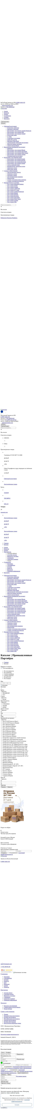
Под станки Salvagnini (13, 197)
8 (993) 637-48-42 (11, 419)
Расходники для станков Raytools (16, 162)
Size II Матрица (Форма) (9, 733)
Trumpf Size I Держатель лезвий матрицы (14, 737)
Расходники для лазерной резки (13, 157)
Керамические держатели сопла (16, 166)
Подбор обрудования (10, 1021)
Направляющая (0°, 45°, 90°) (10, 764)
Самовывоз (10, 558)
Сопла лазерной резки (13, 165)
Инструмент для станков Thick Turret (17, 153)
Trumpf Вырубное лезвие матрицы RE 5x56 (15, 749)
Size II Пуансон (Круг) (9, 734)
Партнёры (10, 563)
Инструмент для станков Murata (16, 150)
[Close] (1, 1085)
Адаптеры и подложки (13, 138)
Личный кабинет (8, 992)
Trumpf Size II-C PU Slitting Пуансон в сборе (15, 744)
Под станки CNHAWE (13, 188)
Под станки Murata (12, 193)
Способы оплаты (12, 555)
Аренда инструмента (13, 145)
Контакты (6, 118)
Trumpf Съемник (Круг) (9, 757)
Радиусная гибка (12, 135)
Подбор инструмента (10, 1017)
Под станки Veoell (12, 185)
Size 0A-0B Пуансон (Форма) (11, 723)
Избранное (4, 218)
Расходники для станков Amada (16, 159)
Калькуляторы (8, 1008)
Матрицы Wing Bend (13, 141)
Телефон (8, 1052)
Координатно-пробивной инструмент (14, 147)
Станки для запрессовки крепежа (16, 179)
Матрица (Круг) (7, 761)
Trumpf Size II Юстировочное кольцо (13, 742)
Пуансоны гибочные (13, 127)
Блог (5, 982)
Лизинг (6, 114)
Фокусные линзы (12, 169)
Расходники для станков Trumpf (16, 163)
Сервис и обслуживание (7, 1011)
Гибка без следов (12, 139)
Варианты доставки (12, 556)
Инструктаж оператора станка (12, 1023)
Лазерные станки (12, 173)
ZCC (4, 694)
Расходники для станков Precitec (16, 160)
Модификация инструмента (12, 1019)
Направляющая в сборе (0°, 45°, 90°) (13, 766)
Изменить (3, 1074)
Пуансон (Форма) (8, 772)
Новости (9, 568)
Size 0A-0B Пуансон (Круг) (10, 721)
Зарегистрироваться (23, 1073)
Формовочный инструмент (15, 156)
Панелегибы (10, 178)
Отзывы (6, 117)
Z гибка (9, 136)
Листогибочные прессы (14, 172)
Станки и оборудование (10, 171)
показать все (4, 512)
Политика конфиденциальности (10, 1034)
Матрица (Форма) (8, 762)
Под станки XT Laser (13, 190)
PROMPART (6, 693)
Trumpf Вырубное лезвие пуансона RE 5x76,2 (15, 756)
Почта (2, 1052)
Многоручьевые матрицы (14, 144)
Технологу (4, 1003)
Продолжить (20, 1054)
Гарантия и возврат (12, 559)
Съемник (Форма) (8, 775)
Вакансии (10, 569)
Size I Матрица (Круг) (9, 724)
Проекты (6, 112)
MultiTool (9, 148)
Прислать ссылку (5, 1083)
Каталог (3, 123)
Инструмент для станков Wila (15, 132)
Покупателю (7, 552)
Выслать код (4, 1081)
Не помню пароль (21, 1076)
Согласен (17, 1104)
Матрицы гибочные (12, 129)
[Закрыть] (1, 1046)
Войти (9, 1074)
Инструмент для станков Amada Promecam (19, 130)
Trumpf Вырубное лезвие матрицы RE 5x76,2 (15, 751)
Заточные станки (12, 175)
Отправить (4, 853)
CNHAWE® (6, 704)
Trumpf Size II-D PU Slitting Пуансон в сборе (15, 746)
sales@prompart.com (7, 105)
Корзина (9, 218)
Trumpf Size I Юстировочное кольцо (13, 739)
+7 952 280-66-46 (9, 107)
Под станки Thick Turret (14, 199)
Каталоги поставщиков (10, 1005)
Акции (6, 111)
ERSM (4, 707)
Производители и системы (11, 182)
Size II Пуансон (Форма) (9, 736)
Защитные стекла (12, 168)
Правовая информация (13, 571)
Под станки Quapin (12, 187)
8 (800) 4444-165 (20, 102)
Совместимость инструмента (12, 1007)
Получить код (20, 1059)
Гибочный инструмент (10, 126)
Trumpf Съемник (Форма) (10, 759)
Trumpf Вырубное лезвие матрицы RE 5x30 (15, 747)
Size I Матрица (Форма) (9, 726)
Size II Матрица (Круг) (9, 731)
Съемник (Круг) (7, 774)
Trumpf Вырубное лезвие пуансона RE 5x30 (15, 752)
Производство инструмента (12, 1016)
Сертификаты (11, 565)
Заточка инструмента (10, 1020)
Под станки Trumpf (12, 200)
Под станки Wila (12, 202)
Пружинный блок (8, 767)
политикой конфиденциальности (22, 1066)
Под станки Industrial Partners (15, 184)
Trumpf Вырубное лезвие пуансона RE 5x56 (15, 754)
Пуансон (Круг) (7, 770)
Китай (4, 699)
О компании (7, 115)
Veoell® (5, 705)
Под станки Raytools (13, 196)
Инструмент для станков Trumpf (16, 133)
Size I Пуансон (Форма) (9, 729)
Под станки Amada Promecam (15, 191)
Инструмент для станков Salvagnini (17, 151)
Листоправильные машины (15, 176)
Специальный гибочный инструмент (17, 142)
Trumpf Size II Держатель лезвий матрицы (14, 741)
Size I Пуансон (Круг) (9, 728)
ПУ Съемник (6, 769)
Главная (6, 543)
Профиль (14, 218)
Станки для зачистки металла (15, 181)
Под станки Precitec (12, 194)
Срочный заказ (5, 121)
